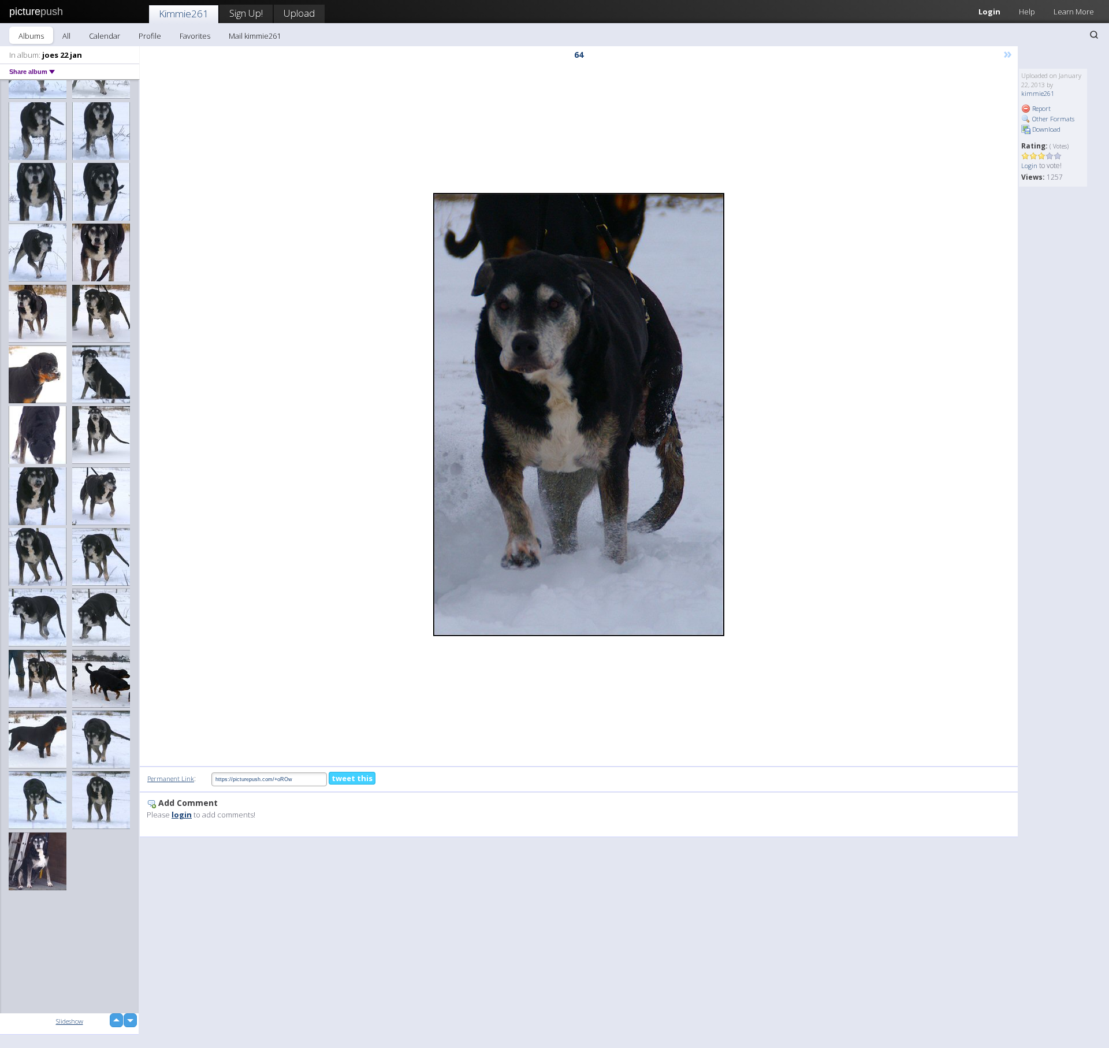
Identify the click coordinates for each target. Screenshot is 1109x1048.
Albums (31, 36)
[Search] (1094, 34)
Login (989, 11)
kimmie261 (1037, 93)
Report (1040, 108)
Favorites (195, 36)
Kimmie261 (184, 13)
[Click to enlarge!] (578, 414)
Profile (150, 36)
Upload (299, 13)
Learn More (1074, 11)
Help (1027, 11)
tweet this (352, 778)
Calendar (104, 36)
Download (1045, 129)
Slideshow (69, 1021)
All (66, 36)
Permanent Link (170, 778)
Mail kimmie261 (255, 36)
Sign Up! (246, 13)
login (182, 814)
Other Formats (1052, 118)
